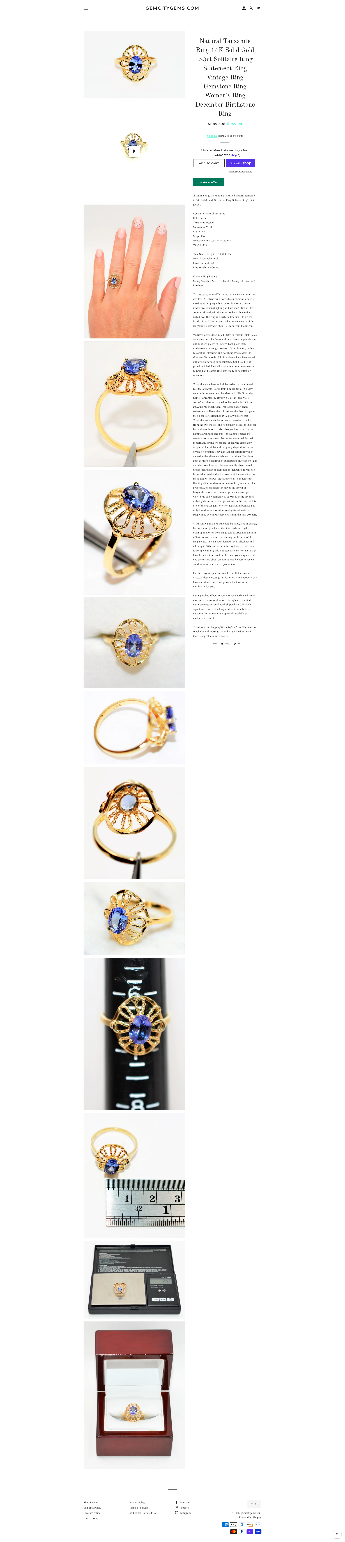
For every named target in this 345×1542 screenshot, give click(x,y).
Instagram (185, 1512)
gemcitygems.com (172, 8)
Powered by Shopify (250, 1517)
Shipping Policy (92, 1507)
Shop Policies (91, 1502)
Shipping (212, 135)
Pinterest (184, 1507)
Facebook (184, 1502)
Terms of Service (138, 1507)
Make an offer (209, 183)
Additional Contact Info (142, 1512)
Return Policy (91, 1518)
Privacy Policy (137, 1502)
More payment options (240, 171)
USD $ (252, 1504)
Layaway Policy (92, 1512)
